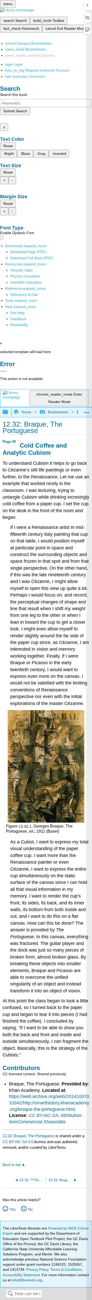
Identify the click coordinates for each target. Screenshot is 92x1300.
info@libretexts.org (26, 1280)
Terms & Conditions (66, 1269)
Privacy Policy (37, 1269)
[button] (18, 319)
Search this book (13, 95)
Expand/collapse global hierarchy (8, 412)
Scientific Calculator (26, 282)
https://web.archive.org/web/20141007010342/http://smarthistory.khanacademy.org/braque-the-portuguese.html (49, 1103)
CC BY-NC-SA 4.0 (18, 1142)
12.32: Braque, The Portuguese (28, 1136)
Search (10, 1294)
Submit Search (15, 111)
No (30, 1209)
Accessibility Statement (21, 1275)
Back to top (12, 1165)
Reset (8, 146)
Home (26, 412)
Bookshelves (58, 412)
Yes (12, 1209)
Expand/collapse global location (86, 410)
